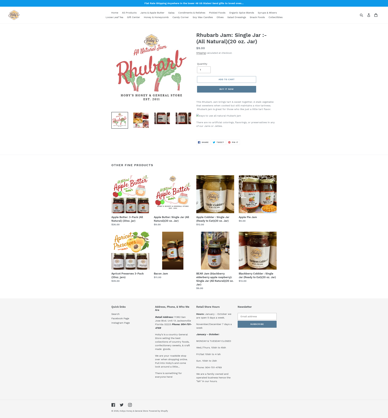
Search (115, 314)
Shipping (201, 53)
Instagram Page (120, 322)
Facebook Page (120, 318)
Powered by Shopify (158, 411)
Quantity (202, 63)
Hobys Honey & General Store (134, 411)
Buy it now (226, 89)
